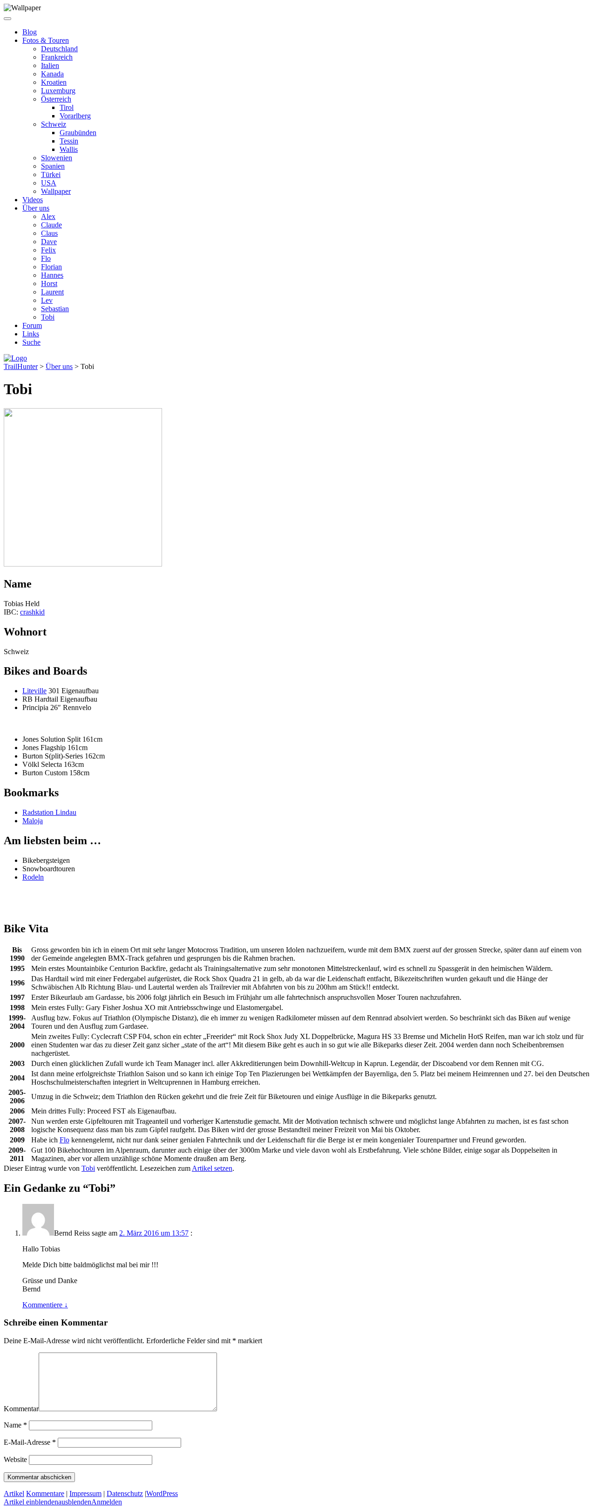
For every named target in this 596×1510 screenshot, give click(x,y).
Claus (49, 233)
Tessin (69, 141)
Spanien (53, 166)
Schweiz (53, 124)
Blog (29, 32)
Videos (32, 200)
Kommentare (45, 1493)
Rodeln (33, 877)
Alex (48, 216)
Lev (47, 300)
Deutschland (59, 49)
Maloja (32, 821)
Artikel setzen (212, 1168)
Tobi (47, 317)
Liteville (34, 691)
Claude (51, 225)
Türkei (51, 174)
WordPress (162, 1493)
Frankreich (57, 57)
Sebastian (55, 309)
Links (30, 334)
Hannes (52, 275)
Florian (51, 267)
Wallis (69, 149)
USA (48, 183)
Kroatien (54, 82)
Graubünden (78, 133)
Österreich (56, 99)
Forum (32, 325)
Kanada (52, 74)
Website (15, 1459)
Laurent (52, 292)
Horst (49, 283)
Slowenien (56, 158)
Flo (46, 258)
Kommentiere (45, 1305)
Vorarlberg (75, 116)
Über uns (35, 208)
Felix (48, 250)
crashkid (32, 612)
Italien (50, 65)
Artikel (14, 1493)
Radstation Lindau (49, 812)
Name (15, 1425)
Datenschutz (125, 1493)
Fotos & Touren (45, 40)
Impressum (85, 1493)
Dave (49, 242)
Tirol (67, 107)
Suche (31, 342)
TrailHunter (21, 366)
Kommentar (21, 1409)
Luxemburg (58, 91)
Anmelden (106, 1502)
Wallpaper (56, 191)
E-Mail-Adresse (30, 1442)
